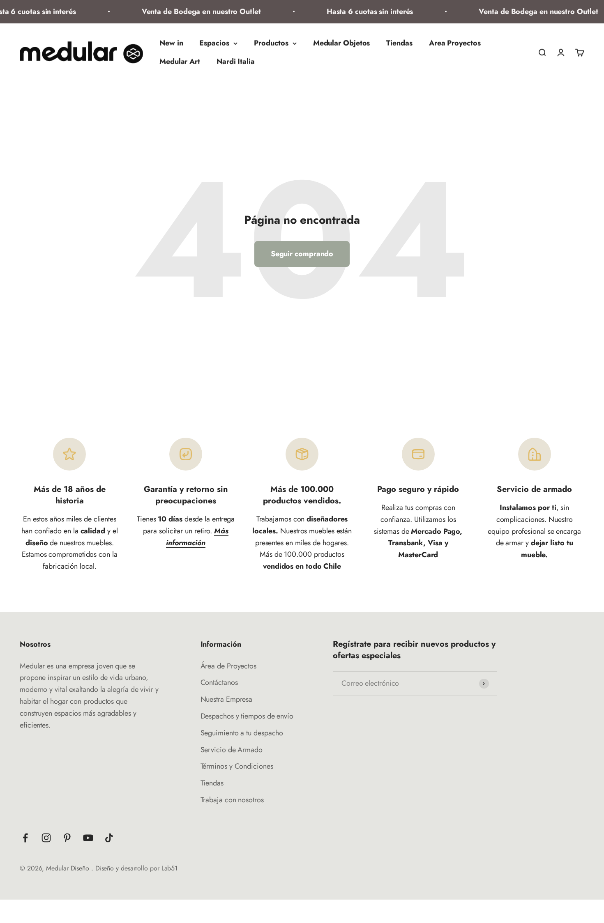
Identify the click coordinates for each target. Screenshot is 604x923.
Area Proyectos (455, 43)
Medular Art (179, 61)
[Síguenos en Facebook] (25, 837)
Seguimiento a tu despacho (242, 733)
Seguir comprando (302, 253)
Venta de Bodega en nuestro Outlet (193, 11)
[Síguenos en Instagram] (46, 837)
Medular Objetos (341, 43)
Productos (271, 43)
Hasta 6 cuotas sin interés (361, 11)
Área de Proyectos (228, 666)
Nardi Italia (236, 61)
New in (171, 43)
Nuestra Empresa (227, 699)
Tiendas (399, 43)
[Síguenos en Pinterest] (67, 837)
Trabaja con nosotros (232, 799)
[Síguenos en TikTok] (109, 837)
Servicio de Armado (232, 749)
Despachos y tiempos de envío (247, 716)
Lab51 (169, 868)
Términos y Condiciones (237, 766)
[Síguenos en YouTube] (88, 837)
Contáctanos (219, 682)
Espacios (214, 43)
